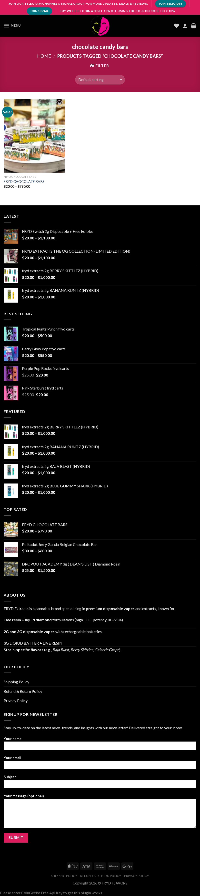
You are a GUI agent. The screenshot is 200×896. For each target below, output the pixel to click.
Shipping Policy (16, 681)
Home (44, 56)
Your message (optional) (24, 796)
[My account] (184, 25)
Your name (12, 739)
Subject (10, 777)
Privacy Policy (16, 700)
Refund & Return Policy (23, 691)
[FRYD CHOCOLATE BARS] (34, 136)
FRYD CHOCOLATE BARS (24, 181)
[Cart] (193, 25)
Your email (12, 758)
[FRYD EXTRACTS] (100, 26)
